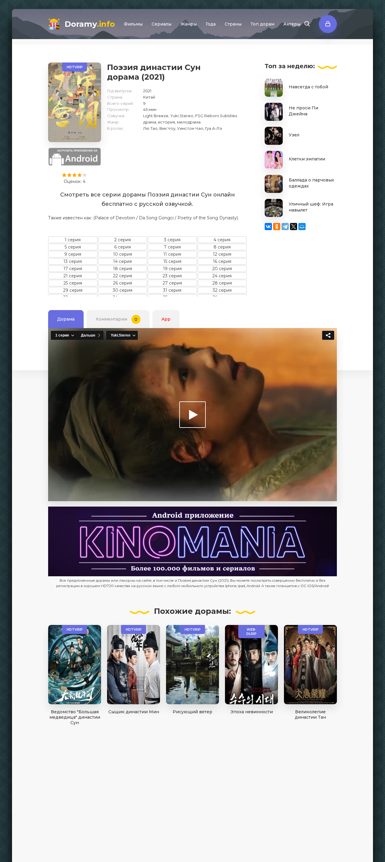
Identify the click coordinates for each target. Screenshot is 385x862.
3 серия (172, 239)
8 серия (222, 247)
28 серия (222, 283)
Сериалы (161, 24)
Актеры (291, 24)
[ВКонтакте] (268, 226)
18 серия (122, 268)
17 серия (72, 268)
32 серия (222, 290)
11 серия (172, 254)
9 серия (72, 254)
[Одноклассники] (276, 226)
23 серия (172, 276)
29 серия (72, 290)
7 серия (172, 247)
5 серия (73, 247)
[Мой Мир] (302, 226)
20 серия (222, 268)
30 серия (122, 290)
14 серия (122, 261)
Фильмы (133, 24)
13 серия (72, 261)
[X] (293, 226)
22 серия (122, 276)
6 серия (122, 247)
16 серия (222, 261)
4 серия (222, 239)
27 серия (172, 283)
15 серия (172, 261)
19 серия (172, 268)
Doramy (90, 24)
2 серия (122, 239)
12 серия (222, 254)
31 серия (172, 290)
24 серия (222, 276)
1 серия (73, 239)
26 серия (122, 283)
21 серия (72, 276)
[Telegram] (285, 226)
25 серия (72, 283)
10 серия (122, 254)
